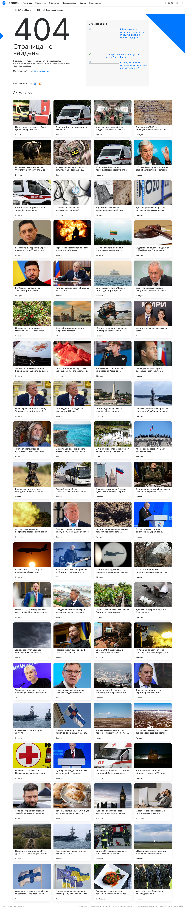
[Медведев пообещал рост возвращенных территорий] (153, 360)
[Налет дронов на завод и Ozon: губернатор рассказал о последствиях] (32, 118)
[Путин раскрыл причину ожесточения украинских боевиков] (153, 521)
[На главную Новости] (12, 3)
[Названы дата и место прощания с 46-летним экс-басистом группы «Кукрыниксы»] (72, 561)
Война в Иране (24, 10)
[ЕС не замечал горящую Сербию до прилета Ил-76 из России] (32, 239)
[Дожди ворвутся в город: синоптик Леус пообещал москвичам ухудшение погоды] (32, 641)
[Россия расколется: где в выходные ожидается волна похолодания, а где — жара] (32, 480)
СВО (38, 10)
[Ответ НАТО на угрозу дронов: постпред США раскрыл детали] (32, 601)
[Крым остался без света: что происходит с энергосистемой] (113, 681)
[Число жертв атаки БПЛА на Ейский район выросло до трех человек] (32, 360)
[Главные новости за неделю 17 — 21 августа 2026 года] (72, 641)
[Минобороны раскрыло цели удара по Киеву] (153, 440)
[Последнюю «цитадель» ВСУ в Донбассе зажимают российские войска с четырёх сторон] (32, 842)
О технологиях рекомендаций (99, 906)
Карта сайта (178, 906)
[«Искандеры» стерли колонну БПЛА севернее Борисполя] (153, 842)
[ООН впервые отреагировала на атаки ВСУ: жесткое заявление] (153, 159)
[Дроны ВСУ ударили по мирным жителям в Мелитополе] (113, 842)
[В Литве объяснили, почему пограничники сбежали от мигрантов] (113, 239)
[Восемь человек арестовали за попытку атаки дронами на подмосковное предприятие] (72, 159)
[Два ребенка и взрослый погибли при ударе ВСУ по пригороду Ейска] (113, 762)
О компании (12, 906)
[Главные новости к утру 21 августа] (32, 722)
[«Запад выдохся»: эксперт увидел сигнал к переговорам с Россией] (113, 802)
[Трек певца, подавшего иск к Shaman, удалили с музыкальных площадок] (32, 681)
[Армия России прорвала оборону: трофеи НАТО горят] (153, 762)
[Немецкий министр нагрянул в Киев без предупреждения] (72, 681)
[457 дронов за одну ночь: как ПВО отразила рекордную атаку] (153, 641)
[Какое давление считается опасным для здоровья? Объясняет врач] (72, 199)
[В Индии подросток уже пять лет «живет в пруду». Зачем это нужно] (113, 440)
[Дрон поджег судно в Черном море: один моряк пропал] (113, 279)
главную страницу (40, 71)
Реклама (21, 906)
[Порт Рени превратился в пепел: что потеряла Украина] (72, 239)
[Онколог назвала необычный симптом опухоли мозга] (153, 802)
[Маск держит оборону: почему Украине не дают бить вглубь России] (32, 400)
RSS (75, 906)
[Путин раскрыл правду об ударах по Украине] (72, 279)
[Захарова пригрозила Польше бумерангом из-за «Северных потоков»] (113, 480)
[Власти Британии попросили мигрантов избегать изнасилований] (72, 319)
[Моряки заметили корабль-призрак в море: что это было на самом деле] (113, 722)
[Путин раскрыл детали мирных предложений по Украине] (72, 762)
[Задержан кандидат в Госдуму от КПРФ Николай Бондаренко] (153, 239)
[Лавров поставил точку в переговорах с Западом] (153, 681)
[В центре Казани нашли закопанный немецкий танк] (113, 199)
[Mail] (4, 3)
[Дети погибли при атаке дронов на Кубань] (72, 118)
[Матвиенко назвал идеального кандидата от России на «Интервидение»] (113, 360)
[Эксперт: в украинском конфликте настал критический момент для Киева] (32, 521)
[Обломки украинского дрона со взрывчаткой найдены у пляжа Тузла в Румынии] (153, 400)
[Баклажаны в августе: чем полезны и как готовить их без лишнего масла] (113, 882)
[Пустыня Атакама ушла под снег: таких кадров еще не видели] (153, 722)
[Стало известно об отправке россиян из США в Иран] (32, 561)
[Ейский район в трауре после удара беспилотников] (32, 199)
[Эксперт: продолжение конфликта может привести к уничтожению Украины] (153, 561)
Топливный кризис (54, 10)
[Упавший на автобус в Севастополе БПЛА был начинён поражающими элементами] (72, 480)
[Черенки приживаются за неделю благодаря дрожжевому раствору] (113, 601)
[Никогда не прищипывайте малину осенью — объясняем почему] (32, 319)
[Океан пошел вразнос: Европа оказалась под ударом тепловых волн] (72, 440)
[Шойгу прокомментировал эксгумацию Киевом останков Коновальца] (153, 279)
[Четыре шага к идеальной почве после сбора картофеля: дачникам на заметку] (113, 521)
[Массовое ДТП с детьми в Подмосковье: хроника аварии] (32, 762)
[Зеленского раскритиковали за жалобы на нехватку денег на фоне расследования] (32, 802)
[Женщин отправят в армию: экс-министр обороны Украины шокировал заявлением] (113, 319)
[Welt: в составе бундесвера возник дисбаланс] (153, 882)
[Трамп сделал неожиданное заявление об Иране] (72, 400)
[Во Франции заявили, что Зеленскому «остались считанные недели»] (32, 279)
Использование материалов (148, 906)
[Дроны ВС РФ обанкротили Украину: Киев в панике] (113, 641)
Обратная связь (166, 906)
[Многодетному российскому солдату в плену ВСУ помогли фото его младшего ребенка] (113, 118)
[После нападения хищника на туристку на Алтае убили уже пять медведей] (32, 159)
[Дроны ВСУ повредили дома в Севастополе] (153, 601)
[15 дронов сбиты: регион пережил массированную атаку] (113, 159)
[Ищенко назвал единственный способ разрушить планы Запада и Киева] (72, 882)
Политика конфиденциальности (124, 906)
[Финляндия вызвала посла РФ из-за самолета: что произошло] (32, 882)
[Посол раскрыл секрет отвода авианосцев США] (72, 842)
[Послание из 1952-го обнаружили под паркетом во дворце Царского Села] (153, 118)
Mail (4, 906)
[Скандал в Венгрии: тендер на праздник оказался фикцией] (72, 601)
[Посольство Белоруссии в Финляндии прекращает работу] (72, 722)
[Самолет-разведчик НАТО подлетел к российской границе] (113, 561)
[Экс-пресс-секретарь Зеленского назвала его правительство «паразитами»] (153, 480)
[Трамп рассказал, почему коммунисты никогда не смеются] (72, 521)
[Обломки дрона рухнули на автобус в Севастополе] (113, 400)
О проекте (83, 906)
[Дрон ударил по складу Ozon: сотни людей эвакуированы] (153, 199)
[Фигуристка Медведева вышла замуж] (153, 319)
